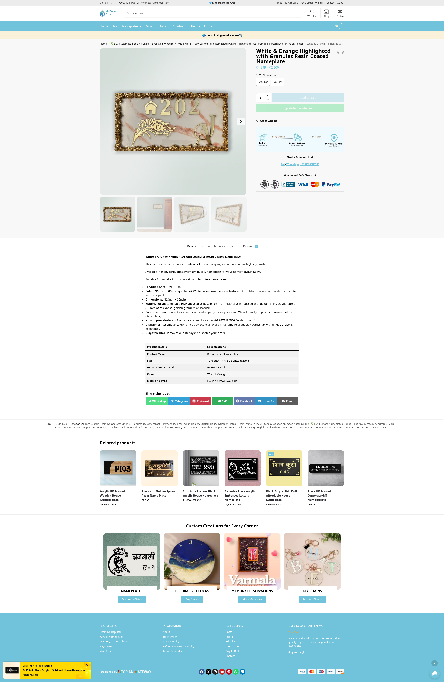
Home (103, 43)
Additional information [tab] (223, 246)
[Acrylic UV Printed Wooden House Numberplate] (118, 468)
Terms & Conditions (174, 651)
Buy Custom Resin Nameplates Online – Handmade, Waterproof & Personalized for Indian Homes (249, 43)
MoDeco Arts (379, 427)
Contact (330, 2)
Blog (279, 2)
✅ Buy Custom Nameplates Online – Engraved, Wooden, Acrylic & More (150, 43)
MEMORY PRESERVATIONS (252, 591)
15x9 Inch (277, 82)
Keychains (106, 646)
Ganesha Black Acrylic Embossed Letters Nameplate (240, 495)
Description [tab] (195, 246)
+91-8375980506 (309, 164)
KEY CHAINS (312, 591)
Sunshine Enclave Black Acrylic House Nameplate (200, 493)
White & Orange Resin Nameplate (339, 427)
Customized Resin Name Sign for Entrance (130, 427)
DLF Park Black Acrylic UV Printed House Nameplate (54, 670)
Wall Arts (105, 651)
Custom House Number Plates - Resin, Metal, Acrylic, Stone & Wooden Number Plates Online (255, 423)
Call (283, 164)
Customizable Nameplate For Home (83, 427)
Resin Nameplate (193, 427)
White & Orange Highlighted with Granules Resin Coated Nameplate (277, 427)
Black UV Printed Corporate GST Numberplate (319, 495)
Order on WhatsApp (301, 108)
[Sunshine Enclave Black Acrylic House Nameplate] (201, 468)
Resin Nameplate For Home (220, 427)
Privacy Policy (171, 641)
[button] (339, 26)
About (340, 2)
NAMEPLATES (131, 591)
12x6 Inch (263, 82)
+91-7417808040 (118, 2)
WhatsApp (292, 164)
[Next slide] (241, 121)
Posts (229, 632)
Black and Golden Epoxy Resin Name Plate (158, 493)
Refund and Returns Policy (178, 646)
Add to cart (308, 97)
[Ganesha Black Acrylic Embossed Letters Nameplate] (243, 468)
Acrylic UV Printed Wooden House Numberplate (112, 495)
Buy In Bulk (291, 2)
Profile (340, 16)
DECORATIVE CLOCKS (192, 591)
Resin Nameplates (110, 632)
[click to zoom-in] (173, 121)
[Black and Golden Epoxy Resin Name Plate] (159, 468)
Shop (327, 16)
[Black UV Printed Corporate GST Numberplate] (326, 468)
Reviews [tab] (250, 246)
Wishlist (319, 2)
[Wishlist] (131, 455)
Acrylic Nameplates (111, 636)
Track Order (306, 2)
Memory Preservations (113, 641)
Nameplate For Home (168, 427)
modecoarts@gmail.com (155, 2)
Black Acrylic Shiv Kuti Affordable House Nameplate (281, 495)
